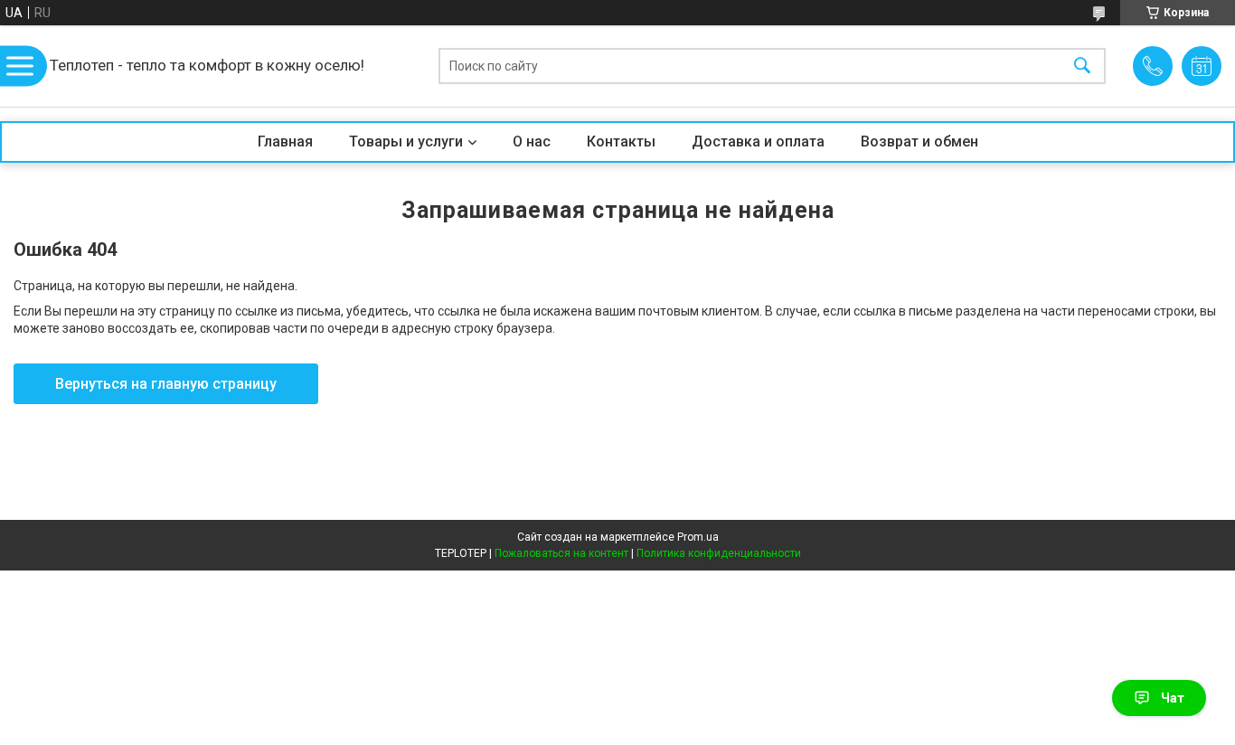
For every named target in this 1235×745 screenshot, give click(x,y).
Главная (285, 141)
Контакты (621, 141)
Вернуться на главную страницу (166, 383)
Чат (1172, 698)
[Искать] (1082, 66)
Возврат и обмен (919, 141)
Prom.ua (698, 537)
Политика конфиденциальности (718, 553)
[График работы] (1201, 66)
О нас (532, 141)
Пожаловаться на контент (561, 553)
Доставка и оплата (758, 141)
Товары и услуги (406, 141)
